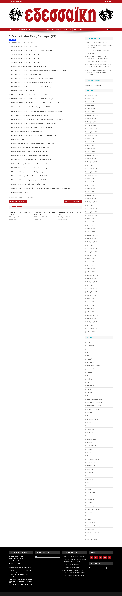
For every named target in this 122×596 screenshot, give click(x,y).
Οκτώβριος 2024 (92, 168)
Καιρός (89, 452)
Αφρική (89, 389)
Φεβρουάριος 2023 (92, 235)
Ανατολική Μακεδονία (93, 365)
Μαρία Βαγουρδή (28, 42)
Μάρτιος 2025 (91, 152)
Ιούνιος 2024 (90, 182)
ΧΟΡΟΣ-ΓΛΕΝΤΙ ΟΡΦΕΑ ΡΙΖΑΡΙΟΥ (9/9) (73, 201)
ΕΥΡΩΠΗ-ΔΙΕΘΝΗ (91, 446)
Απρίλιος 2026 (91, 108)
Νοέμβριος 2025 (91, 125)
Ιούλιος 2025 (90, 138)
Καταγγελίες (90, 456)
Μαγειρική (90, 472)
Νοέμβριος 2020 (91, 325)
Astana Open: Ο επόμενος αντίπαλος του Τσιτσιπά (44, 213)
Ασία (88, 382)
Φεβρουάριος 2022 (92, 275)
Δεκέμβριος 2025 (92, 122)
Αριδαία (89, 379)
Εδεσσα (89, 422)
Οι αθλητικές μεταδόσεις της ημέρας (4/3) (69, 213)
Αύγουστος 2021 (92, 295)
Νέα (15, 29)
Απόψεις (89, 372)
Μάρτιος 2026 (91, 112)
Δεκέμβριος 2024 (92, 162)
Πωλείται (89, 512)
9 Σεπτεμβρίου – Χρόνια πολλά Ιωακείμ (19, 201)
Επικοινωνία (67, 29)
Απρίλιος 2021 (91, 308)
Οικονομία (90, 486)
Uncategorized (91, 345)
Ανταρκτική (90, 369)
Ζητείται (89, 449)
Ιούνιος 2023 (90, 222)
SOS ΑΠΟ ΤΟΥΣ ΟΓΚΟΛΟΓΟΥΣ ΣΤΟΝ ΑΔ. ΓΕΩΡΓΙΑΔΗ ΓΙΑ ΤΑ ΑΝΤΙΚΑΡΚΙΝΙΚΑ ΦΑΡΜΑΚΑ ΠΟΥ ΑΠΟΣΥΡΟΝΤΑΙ (100, 45)
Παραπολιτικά (91, 492)
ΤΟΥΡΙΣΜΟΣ (90, 529)
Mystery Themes (39, 594)
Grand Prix (21, 197)
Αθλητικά (12, 39)
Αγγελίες (48, 29)
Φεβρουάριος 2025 (92, 155)
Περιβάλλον (90, 499)
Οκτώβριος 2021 (92, 288)
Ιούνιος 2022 (90, 262)
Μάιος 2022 (90, 265)
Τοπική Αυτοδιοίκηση (93, 526)
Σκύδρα (89, 516)
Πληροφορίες (78, 29)
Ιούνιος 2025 (90, 142)
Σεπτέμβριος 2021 (92, 292)
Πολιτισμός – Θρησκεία (94, 506)
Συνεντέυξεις (91, 522)
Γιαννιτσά (89, 392)
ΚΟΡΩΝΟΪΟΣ (90, 469)
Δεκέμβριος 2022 (92, 242)
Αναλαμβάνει (90, 362)
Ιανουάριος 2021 (91, 318)
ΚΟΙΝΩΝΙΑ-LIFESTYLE (93, 466)
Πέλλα (89, 496)
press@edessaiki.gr (16, 561)
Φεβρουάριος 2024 (92, 195)
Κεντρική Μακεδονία (93, 459)
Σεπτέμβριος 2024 (92, 172)
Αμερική (89, 359)
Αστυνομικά (90, 385)
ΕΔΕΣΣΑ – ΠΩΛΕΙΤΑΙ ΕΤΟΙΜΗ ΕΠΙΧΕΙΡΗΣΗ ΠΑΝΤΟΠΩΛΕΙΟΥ (98, 52)
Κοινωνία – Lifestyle (93, 462)
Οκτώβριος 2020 (92, 328)
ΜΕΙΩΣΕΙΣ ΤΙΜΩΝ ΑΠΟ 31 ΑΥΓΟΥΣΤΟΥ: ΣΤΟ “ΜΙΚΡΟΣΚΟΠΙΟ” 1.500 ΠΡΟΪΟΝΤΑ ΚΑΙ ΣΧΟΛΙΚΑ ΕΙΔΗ (99, 73)
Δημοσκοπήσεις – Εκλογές (94, 395)
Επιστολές (90, 436)
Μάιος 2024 (90, 185)
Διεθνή (57, 29)
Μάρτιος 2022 (91, 272)
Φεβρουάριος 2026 (92, 115)
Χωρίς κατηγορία (92, 539)
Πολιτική (89, 502)
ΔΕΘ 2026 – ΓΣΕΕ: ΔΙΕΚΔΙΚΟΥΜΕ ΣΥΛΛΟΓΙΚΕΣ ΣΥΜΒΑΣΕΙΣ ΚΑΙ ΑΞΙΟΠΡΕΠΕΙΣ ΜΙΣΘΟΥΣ (99, 66)
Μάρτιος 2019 (91, 332)
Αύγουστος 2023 (92, 215)
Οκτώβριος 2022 (92, 248)
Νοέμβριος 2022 (91, 245)
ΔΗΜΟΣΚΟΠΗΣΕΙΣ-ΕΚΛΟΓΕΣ (95, 399)
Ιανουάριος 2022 (91, 278)
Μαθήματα (90, 476)
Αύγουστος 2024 (92, 175)
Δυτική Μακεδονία (92, 419)
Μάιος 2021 (90, 305)
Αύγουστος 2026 (92, 95)
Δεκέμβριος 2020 (92, 322)
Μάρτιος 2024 (91, 192)
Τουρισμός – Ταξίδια (93, 532)
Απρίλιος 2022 (91, 268)
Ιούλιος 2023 (90, 218)
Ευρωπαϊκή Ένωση (92, 439)
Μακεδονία (22, 29)
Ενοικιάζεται (90, 429)
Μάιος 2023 (90, 225)
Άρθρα (89, 375)
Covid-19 (89, 342)
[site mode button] (108, 29)
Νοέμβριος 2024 (91, 165)
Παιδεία (89, 489)
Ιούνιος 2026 (90, 102)
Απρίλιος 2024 (91, 188)
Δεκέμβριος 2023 (92, 202)
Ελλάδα (31, 29)
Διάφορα (89, 412)
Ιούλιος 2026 (90, 98)
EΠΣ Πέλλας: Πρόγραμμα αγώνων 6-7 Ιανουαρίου (20, 213)
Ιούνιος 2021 (90, 302)
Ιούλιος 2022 (90, 258)
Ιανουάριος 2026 (91, 118)
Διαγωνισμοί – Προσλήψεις (95, 402)
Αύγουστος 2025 (92, 135)
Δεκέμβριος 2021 (92, 282)
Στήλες (40, 29)
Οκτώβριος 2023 (92, 208)
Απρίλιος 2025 (91, 148)
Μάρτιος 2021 (91, 312)
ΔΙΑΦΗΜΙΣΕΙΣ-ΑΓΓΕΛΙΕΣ (93, 409)
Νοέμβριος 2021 (91, 285)
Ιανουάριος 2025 (91, 158)
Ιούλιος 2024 (90, 178)
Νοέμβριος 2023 (91, 205)
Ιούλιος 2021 (90, 298)
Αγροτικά (89, 352)
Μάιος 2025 (90, 145)
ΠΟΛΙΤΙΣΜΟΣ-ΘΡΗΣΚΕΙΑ (93, 509)
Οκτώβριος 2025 (92, 128)
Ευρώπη (89, 442)
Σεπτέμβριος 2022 (92, 252)
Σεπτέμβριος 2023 (92, 212)
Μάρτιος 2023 (91, 232)
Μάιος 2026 (90, 105)
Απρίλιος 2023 (91, 228)
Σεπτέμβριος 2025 (92, 132)
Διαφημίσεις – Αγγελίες (94, 405)
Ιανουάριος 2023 (91, 238)
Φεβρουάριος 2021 (92, 315)
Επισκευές (90, 432)
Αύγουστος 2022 (92, 255)
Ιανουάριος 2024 (91, 198)
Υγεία (88, 536)
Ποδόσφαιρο (30, 197)
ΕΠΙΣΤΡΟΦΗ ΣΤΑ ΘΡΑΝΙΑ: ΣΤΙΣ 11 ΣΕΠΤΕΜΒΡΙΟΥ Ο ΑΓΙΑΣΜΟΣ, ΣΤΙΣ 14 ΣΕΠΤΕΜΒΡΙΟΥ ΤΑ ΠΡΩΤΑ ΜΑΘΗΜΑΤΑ (98, 59)
